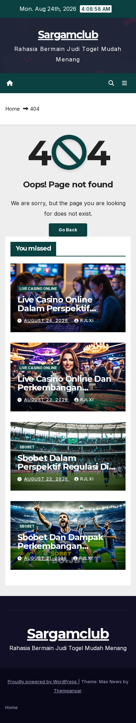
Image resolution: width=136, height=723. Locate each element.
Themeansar (67, 690)
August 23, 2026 (46, 399)
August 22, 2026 (46, 479)
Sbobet (27, 447)
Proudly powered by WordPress (43, 681)
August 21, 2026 (46, 558)
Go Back (68, 229)
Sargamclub (68, 34)
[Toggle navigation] (125, 83)
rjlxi (87, 320)
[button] (111, 83)
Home (12, 108)
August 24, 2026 (46, 320)
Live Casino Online (38, 288)
